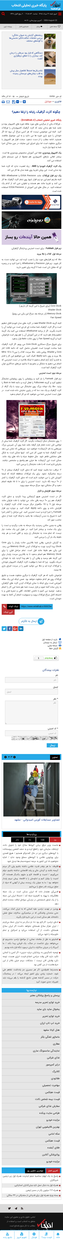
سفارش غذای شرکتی (49, 1106)
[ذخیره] (13, 102)
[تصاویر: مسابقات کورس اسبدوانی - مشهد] (31, 789)
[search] (4, 14)
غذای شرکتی (53, 1058)
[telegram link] (16, 1208)
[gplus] (15, 628)
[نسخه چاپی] (3, 101)
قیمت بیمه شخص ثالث (47, 1099)
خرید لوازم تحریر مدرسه (47, 1002)
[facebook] (9, 628)
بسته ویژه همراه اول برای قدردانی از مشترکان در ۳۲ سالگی (32, 1195)
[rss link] (22, 1208)
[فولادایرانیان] (31, 202)
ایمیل (55, 687)
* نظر (55, 699)
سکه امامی (54, 1134)
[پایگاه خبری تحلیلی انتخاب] (55, 5)
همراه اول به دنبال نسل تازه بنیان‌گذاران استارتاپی (36, 1185)
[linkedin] (20, 628)
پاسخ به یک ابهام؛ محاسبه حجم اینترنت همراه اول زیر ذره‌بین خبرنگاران (30, 1178)
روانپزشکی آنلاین (51, 1155)
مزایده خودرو (53, 1120)
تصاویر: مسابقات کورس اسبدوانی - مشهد (37, 820)
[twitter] (4, 628)
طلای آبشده (53, 1148)
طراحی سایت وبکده (49, 1113)
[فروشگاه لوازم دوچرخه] (31, 220)
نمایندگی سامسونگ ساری (46, 1051)
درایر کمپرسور (53, 1065)
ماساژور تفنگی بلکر (50, 1037)
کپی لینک (8, 612)
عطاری (56, 1044)
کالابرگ (56, 1072)
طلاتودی (55, 1078)
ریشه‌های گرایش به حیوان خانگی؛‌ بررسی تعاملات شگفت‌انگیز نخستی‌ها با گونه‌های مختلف (26, 38)
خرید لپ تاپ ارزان (50, 1023)
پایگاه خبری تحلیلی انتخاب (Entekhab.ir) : (40, 120)
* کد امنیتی (53, 728)
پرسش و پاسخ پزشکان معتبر (45, 995)
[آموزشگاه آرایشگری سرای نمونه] (31, 237)
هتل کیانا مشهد (51, 1030)
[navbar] (59, 14)
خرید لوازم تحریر (51, 1016)
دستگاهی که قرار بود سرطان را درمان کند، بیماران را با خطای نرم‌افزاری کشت (26, 55)
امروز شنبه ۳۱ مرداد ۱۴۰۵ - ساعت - (40, 13)
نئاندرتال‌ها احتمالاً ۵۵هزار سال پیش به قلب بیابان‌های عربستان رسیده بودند (26, 73)
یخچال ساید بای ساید (48, 1009)
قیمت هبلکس (52, 1092)
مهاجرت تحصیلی (51, 1085)
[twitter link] (9, 1208)
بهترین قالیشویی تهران (48, 1127)
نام (57, 675)
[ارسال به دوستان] (8, 101)
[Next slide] (5, 757)
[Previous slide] (14, 757)
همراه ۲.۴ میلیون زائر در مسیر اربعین (42, 1190)
